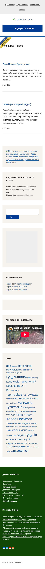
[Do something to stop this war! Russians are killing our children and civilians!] (5, 42)
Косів (9, 381)
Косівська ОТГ (16, 385)
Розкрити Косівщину (23, 283)
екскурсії (25, 439)
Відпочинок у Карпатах (12, 481)
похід (8, 447)
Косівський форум (10, 492)
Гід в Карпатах (22, 4)
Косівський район (28, 398)
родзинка (25, 446)
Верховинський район (14, 373)
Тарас (8, 283)
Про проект (9, 4)
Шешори (31, 430)
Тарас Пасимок (19, 418)
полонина (34, 444)
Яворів (9, 435)
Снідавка (30, 414)
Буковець (15, 366)
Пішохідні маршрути (15, 414)
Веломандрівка (14, 369)
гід (7, 439)
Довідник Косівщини (11, 489)
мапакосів (23, 443)
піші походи (15, 446)
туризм (9, 451)
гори (14, 435)
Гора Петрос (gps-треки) (15, 64)
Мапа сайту (35, 4)
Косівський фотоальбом (12, 495)
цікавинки (20, 450)
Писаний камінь (30, 411)
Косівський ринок (11, 403)
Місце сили (17, 411)
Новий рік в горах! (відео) (16, 104)
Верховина (27, 369)
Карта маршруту (32, 377)
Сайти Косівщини (9, 500)
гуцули (21, 435)
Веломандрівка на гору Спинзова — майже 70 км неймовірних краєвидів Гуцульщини (22, 518)
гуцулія (31, 434)
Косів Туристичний (24, 381)
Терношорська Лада (29, 426)
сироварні (35, 447)
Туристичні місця (16, 430)
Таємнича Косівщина (18, 423)
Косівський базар (12, 399)
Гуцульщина (16, 376)
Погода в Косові (9, 486)
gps (8, 365)
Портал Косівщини (10, 498)
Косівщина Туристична (19, 404)
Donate (22, 9)
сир (30, 447)
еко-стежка (15, 439)
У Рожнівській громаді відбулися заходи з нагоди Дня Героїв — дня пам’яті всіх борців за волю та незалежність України (21, 531)
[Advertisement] (22, 247)
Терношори (18, 427)
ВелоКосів (25, 365)
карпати (11, 443)
